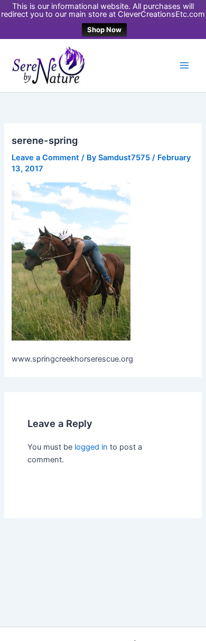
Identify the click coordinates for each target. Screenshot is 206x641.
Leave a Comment (45, 157)
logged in (91, 447)
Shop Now (104, 29)
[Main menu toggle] (184, 65)
